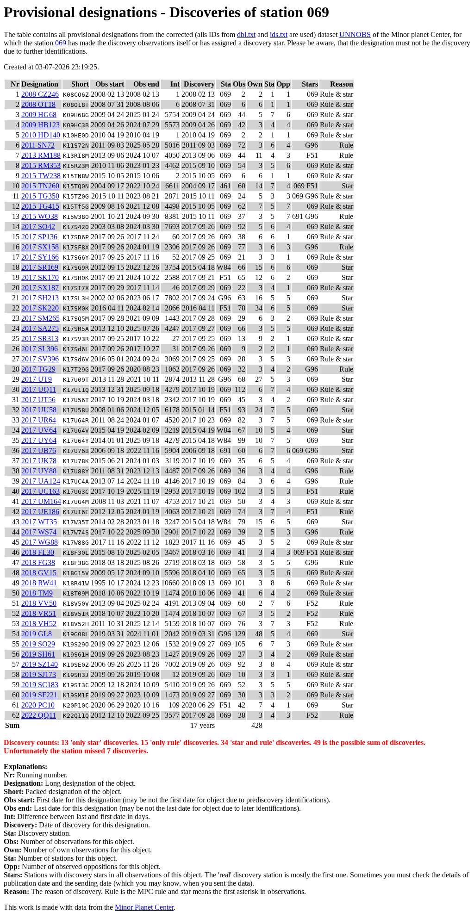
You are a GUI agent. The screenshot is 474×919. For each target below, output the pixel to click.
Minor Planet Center (144, 907)
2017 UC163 (40, 491)
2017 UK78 (38, 461)
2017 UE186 (40, 511)
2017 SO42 (38, 226)
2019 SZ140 (39, 664)
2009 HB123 (40, 125)
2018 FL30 (37, 552)
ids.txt (278, 34)
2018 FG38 (38, 562)
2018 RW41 (39, 583)
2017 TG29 (38, 369)
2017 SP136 (39, 237)
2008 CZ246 (40, 94)
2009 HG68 (38, 114)
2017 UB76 (38, 450)
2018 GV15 (38, 573)
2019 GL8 (36, 634)
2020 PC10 (38, 705)
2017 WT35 (39, 522)
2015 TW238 (41, 176)
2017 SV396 (40, 359)
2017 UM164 (41, 501)
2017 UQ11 (38, 389)
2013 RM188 (41, 155)
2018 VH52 (38, 623)
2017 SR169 (39, 267)
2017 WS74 (38, 532)
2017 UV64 (38, 430)
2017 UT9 (36, 379)
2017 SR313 (39, 338)
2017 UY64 (38, 440)
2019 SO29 (38, 644)
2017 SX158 (40, 247)
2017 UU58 (38, 410)
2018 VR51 (38, 613)
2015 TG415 (40, 206)
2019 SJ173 (38, 674)
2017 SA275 (40, 328)
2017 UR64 (38, 420)
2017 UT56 (38, 400)
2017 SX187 (40, 288)
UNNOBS (355, 34)
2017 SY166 (40, 257)
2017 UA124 (40, 481)
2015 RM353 (41, 165)
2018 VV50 (38, 603)
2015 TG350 (40, 196)
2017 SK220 (40, 308)
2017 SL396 (39, 349)
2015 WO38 (39, 216)
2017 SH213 (40, 298)
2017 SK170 (40, 277)
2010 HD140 (40, 135)
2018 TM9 (37, 593)
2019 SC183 (39, 685)
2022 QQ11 (38, 715)
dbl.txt (246, 34)
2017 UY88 (38, 471)
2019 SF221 (39, 695)
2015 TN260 (40, 186)
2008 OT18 (38, 104)
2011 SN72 (38, 145)
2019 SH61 (38, 654)
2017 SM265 (40, 318)
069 (60, 43)
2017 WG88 (39, 542)
